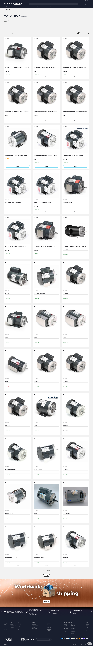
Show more (46, 575)
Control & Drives (16, 6)
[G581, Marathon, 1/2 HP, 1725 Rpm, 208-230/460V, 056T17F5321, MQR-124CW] (75, 408)
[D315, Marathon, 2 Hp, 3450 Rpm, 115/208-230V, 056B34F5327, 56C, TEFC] (46, 96)
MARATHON (8, 9)
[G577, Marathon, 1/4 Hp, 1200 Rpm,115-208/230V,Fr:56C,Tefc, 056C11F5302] (75, 364)
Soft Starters (34, 624)
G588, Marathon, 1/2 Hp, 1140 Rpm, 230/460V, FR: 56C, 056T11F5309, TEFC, (44, 468)
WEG (86, 630)
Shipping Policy (87, 644)
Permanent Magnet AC (19, 624)
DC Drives (33, 622)
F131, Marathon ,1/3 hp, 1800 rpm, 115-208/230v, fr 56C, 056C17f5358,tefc (73, 156)
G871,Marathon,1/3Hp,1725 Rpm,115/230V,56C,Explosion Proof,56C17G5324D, (15, 512)
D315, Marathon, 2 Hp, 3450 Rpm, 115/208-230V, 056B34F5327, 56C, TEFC (46, 112)
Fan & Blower (66, 626)
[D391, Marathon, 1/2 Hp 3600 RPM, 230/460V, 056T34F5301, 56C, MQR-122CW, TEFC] (17, 140)
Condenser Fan (66, 620)
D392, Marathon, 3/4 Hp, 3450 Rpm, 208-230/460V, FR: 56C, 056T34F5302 (45, 156)
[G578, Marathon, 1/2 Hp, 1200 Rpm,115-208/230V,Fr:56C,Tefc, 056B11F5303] (17, 408)
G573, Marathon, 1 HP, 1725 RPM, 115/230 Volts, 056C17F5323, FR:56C (45, 336)
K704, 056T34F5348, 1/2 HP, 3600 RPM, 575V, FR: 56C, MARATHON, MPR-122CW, (44, 556)
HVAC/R (72, 622)
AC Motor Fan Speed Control (34, 628)
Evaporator (66, 631)
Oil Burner (72, 626)
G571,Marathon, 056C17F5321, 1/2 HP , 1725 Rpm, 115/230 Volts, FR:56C (16, 336)
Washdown (12, 627)
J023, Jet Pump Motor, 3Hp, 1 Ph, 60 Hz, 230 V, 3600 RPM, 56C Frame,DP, (45, 512)
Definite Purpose (67, 622)
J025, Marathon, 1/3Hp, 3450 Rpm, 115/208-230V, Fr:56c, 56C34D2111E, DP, (74, 512)
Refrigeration (73, 628)
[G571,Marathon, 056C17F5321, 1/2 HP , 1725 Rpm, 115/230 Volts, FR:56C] (17, 320)
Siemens (87, 628)
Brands (57, 6)
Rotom (87, 627)
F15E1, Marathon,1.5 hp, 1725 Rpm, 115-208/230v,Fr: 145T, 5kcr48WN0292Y (44, 247)
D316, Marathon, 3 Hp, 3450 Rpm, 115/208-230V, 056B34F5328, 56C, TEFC (75, 112)
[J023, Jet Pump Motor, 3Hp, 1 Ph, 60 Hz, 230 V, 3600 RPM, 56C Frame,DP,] (46, 496)
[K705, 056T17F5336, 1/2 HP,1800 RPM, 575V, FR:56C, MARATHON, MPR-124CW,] (75, 540)
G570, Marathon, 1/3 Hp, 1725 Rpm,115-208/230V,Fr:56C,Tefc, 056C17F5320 (74, 292)
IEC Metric (19, 626)
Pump (11, 622)
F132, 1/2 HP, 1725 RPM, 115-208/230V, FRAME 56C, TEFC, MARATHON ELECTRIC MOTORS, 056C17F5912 (15, 201)
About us (71, 0)
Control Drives (35, 619)
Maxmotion (87, 624)
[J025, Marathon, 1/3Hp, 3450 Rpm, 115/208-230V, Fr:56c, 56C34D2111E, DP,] (75, 496)
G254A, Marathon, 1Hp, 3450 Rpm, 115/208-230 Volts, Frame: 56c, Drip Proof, (17, 292)
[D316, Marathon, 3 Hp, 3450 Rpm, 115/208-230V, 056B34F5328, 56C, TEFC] (75, 96)
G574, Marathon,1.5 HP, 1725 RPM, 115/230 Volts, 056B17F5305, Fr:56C (75, 336)
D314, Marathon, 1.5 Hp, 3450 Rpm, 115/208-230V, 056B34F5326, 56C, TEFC (17, 112)
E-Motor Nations (8, 644)
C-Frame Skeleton (65, 625)
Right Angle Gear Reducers (50, 623)
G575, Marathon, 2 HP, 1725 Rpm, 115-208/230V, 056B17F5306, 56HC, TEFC (16, 380)
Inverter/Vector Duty (19, 621)
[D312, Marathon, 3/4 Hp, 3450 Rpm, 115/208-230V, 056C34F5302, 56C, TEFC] (46, 52)
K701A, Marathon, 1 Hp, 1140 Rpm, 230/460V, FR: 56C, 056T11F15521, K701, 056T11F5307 (15, 556)
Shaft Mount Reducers (49, 630)
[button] (88, 4)
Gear (18, 629)
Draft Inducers (66, 628)
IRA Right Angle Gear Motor (50, 625)
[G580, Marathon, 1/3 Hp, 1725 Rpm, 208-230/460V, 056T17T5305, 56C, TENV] (46, 408)
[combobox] (53, 4)
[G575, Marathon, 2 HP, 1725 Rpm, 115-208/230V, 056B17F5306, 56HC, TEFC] (17, 364)
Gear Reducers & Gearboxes (28, 6)
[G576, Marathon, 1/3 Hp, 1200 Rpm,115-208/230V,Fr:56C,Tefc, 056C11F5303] (46, 364)
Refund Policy (75, 644)
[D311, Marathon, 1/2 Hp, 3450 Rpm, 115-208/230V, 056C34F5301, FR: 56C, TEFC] (17, 52)
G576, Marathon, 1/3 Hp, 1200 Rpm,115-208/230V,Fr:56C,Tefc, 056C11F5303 (45, 380)
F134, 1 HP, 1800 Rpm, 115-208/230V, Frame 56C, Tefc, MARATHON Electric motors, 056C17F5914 (75, 201)
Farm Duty (5, 629)
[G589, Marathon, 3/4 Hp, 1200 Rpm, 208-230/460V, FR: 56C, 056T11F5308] (75, 452)
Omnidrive (87, 625)
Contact (79, 0)
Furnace (11, 624)
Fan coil (65, 633)
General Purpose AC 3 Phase (6, 624)
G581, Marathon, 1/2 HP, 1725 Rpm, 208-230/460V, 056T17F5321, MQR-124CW (75, 424)
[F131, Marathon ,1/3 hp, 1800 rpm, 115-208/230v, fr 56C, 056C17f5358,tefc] (75, 140)
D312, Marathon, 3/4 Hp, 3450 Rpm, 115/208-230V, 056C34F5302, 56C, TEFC (46, 68)
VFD (32, 620)
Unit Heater (73, 631)
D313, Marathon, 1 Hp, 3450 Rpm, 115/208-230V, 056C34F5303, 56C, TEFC (75, 68)
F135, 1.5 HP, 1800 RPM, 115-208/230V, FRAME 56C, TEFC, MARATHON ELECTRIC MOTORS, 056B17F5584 (15, 247)
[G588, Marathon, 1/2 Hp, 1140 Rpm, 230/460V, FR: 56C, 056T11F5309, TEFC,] (46, 452)
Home (4, 9)
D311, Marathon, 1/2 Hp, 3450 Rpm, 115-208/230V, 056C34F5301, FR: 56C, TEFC (17, 68)
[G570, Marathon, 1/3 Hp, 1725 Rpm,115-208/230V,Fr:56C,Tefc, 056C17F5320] (75, 276)
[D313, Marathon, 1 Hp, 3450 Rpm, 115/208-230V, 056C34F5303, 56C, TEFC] (75, 52)
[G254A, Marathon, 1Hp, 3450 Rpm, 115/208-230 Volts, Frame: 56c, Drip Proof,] (17, 276)
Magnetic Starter (35, 625)
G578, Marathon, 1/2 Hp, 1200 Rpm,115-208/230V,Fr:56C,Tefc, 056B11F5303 (16, 424)
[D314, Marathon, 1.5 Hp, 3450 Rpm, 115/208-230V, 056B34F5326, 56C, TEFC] (17, 96)
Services (75, 0)
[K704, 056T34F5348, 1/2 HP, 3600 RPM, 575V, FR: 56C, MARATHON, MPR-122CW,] (46, 540)
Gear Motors (49, 627)
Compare (75, 33)
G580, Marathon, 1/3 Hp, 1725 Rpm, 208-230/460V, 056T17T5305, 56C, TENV (46, 424)
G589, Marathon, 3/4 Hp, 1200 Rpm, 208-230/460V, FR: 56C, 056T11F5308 (74, 468)
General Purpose (73, 620)
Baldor (87, 620)
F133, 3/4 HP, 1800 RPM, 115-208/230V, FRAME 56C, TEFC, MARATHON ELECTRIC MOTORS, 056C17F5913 (45, 201)
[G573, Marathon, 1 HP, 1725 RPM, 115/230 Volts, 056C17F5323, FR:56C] (46, 320)
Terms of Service (81, 644)
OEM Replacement (73, 625)
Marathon (87, 622)
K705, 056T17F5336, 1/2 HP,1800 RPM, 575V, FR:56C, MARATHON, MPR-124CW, (75, 556)
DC (4, 626)
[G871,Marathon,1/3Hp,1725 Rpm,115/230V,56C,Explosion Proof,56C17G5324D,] (17, 496)
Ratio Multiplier (49, 631)
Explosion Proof (13, 625)
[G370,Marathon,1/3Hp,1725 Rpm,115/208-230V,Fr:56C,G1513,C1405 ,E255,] (46, 276)
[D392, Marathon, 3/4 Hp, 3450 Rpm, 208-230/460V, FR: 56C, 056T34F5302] (46, 140)
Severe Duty (12, 620)
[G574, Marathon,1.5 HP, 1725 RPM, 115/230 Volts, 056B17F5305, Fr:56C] (75, 320)
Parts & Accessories (41, 6)
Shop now (46, 601)
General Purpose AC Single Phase (6, 621)
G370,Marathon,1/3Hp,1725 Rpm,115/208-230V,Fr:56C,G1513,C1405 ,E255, (42, 292)
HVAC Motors (50, 6)
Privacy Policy (70, 644)
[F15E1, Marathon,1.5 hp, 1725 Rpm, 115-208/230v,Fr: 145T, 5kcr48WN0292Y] (46, 231)
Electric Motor (7, 6)
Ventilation (72, 633)
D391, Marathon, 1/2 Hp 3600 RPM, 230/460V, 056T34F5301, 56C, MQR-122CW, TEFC (17, 156)
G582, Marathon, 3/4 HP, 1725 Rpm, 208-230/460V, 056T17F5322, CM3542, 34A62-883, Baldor (17, 468)
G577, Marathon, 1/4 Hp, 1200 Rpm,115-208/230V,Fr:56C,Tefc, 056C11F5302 (74, 380)
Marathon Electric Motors (8, 23)
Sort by (5, 33)
